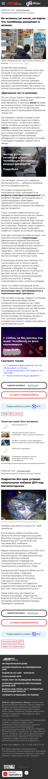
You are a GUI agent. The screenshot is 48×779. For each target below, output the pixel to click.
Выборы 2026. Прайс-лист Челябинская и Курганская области (22, 690)
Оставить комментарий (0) (24, 395)
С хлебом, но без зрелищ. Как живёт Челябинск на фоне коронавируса (23, 341)
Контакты (29, 673)
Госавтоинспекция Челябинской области (20, 521)
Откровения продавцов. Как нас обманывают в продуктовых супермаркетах (24, 458)
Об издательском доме (14, 664)
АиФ (26, 63)
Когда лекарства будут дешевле (22, 376)
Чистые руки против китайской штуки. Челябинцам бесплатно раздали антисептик (19, 159)
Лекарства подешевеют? (21, 448)
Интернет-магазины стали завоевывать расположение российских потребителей (28, 442)
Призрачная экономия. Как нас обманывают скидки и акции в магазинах (27, 434)
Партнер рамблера (23, 767)
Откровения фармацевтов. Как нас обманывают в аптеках (23, 366)
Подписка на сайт (12, 673)
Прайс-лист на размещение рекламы (21, 680)
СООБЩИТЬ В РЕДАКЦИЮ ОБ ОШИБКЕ (20, 695)
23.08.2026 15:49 (8, 471)
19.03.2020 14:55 (7, 10)
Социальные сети (11, 676)
